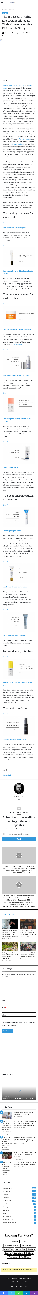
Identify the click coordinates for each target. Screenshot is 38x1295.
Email (4, 1007)
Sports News (7, 1200)
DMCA (20, 1278)
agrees (18, 344)
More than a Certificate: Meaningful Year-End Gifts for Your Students (28, 954)
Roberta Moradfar (25, 139)
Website (4, 1015)
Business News (7, 1188)
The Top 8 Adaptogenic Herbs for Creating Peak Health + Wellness (25, 1163)
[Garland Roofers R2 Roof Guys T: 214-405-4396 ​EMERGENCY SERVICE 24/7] (7, 1155)
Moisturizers (7, 85)
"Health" (5, 1213)
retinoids (21, 85)
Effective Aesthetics (17, 144)
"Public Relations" (8, 1219)
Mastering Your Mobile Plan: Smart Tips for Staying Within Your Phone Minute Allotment (10, 933)
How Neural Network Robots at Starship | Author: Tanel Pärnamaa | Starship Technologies (25, 1139)
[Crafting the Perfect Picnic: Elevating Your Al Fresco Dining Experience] (10, 946)
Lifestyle (11, 9)
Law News (6, 1204)
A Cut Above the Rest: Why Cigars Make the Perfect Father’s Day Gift (28, 932)
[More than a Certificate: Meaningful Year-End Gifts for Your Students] (28, 946)
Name (4, 1000)
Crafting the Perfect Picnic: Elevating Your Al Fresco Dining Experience (10, 955)
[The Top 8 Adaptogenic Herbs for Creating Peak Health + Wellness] (7, 1168)
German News (7, 1216)
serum (15, 85)
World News (6, 1191)
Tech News (6, 1197)
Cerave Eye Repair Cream (12, 531)
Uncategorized (7, 1207)
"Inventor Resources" (9, 1222)
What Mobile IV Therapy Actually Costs (18, 1098)
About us (14, 1278)
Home (5, 9)
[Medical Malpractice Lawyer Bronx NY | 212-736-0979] (7, 1115)
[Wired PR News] (12, 2)
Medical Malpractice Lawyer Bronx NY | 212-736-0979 (23, 1113)
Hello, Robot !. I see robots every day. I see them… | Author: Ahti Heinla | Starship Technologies (25, 1123)
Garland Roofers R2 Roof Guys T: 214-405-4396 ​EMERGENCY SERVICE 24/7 (25, 1155)
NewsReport (8, 33)
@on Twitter (6, 1263)
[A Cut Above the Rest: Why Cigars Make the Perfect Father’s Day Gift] (28, 924)
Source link (7, 775)
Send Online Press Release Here (19, 1282)
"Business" (6, 1210)
